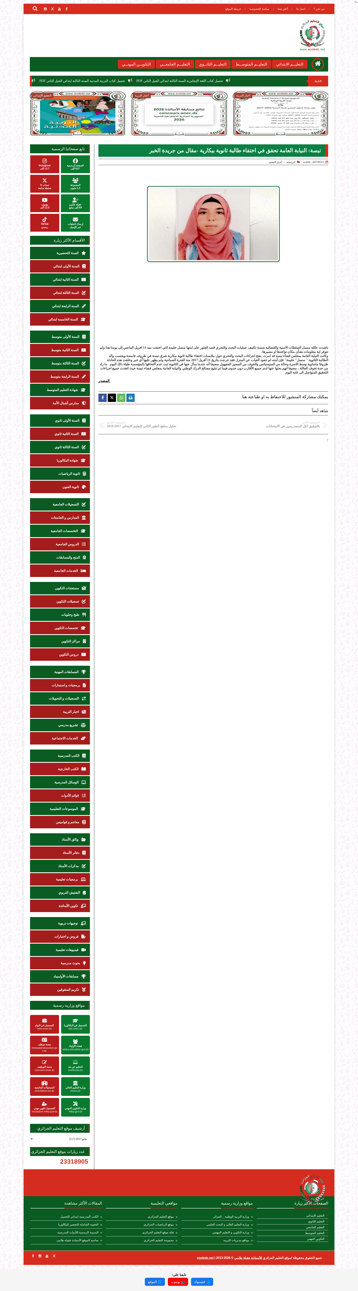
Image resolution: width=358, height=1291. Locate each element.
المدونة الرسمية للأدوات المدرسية (77, 1232)
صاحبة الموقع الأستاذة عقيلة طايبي (77, 1240)
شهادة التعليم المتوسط (63, 390)
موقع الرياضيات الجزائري (159, 1224)
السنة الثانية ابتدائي (66, 279)
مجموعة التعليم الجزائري (159, 1240)
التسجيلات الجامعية (66, 504)
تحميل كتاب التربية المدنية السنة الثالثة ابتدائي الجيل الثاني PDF (177, 81)
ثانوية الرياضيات (69, 473)
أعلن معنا (283, 8)
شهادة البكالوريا (68, 460)
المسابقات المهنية (66, 672)
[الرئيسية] (318, 64)
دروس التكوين (69, 654)
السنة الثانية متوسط (65, 350)
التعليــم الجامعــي (175, 64)
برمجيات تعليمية (67, 879)
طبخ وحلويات (70, 614)
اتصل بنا (300, 8)
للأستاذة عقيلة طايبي (248, 1257)
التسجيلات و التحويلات (64, 698)
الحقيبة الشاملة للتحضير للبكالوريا (78, 1224)
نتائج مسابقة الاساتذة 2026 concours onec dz (93, 81)
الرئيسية (291, 162)
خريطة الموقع (233, 8)
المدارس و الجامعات (65, 517)
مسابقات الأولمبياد (66, 976)
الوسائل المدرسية (66, 782)
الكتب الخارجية (68, 769)
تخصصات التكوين (66, 628)
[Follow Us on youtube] (47, 1256)
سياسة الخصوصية (259, 8)
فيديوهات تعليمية (67, 950)
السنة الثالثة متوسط (65, 363)
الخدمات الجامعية (66, 570)
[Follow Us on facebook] (33, 1256)
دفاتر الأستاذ (71, 852)
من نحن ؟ (319, 8)
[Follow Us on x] (54, 1256)
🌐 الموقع (155, 1282)
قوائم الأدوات (70, 795)
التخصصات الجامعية (65, 531)
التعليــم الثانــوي (212, 64)
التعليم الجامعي (315, 1227)
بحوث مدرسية (71, 963)
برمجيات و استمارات (66, 685)
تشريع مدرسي (68, 725)
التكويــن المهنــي (136, 64)
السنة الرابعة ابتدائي (66, 306)
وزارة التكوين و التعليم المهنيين (230, 1232)
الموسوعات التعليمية (64, 808)
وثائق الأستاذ (70, 839)
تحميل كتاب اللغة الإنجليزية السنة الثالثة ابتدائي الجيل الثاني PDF (274, 81)
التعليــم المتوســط (251, 64)
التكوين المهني (315, 1238)
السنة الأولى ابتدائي (66, 266)
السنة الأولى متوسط (66, 336)
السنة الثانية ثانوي (66, 434)
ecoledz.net (205, 1257)
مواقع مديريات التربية (236, 1240)
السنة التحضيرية (68, 253)
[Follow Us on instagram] (40, 1256)
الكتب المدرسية (69, 755)
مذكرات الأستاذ (69, 866)
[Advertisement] (213, 313)
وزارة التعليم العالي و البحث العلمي (228, 1224)
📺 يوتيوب (178, 1282)
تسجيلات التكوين (68, 601)
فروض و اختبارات (66, 936)
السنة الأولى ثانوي (67, 420)
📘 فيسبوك (202, 1282)
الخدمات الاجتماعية (65, 738)
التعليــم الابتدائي (289, 64)
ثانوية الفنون (71, 487)
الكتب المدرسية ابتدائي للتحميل (79, 1216)
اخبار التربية (71, 711)
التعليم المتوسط (314, 1233)
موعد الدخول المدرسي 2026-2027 (29, 81)
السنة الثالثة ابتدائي (66, 292)
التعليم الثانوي (316, 1221)
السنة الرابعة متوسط (65, 376)
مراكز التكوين (71, 641)
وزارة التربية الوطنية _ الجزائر (231, 1216)
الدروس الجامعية (68, 544)
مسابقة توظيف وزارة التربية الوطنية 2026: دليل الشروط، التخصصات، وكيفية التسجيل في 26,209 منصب (280, 127)
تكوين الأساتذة (69, 906)
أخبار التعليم (275, 162)
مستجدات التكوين (67, 588)
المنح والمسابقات (68, 557)
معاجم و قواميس (68, 822)
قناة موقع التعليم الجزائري (158, 1232)
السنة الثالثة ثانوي (67, 447)
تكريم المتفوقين (68, 989)
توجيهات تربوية (68, 923)
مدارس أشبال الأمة (66, 403)
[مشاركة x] (112, 398)
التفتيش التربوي (69, 892)
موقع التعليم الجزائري (161, 1216)
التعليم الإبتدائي (315, 1215)
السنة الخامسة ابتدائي (63, 319)
